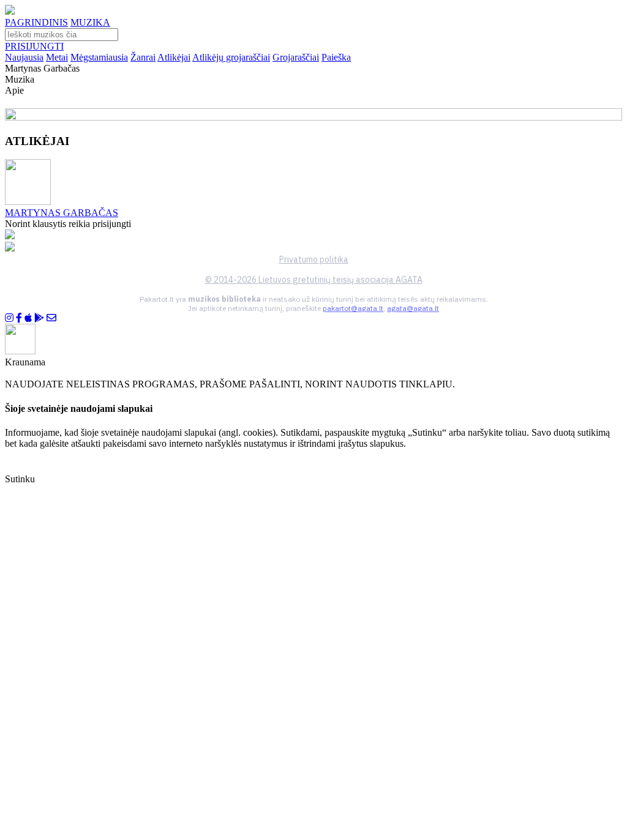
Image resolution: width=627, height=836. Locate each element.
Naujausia (24, 57)
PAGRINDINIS (36, 22)
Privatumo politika (313, 259)
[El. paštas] (51, 318)
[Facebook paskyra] (19, 318)
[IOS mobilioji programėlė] (28, 318)
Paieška (336, 57)
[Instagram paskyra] (9, 318)
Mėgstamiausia (99, 57)
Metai (57, 57)
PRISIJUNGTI (34, 46)
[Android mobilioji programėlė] (39, 318)
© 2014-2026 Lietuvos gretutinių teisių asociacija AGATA (313, 279)
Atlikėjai (173, 57)
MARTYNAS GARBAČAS (61, 212)
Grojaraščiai (295, 57)
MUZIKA (90, 22)
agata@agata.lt (413, 308)
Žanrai (143, 57)
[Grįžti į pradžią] (10, 11)
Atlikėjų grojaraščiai (231, 57)
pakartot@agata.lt (353, 308)
